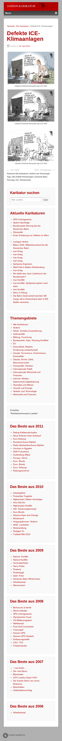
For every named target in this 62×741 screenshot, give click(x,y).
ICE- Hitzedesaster (23, 180)
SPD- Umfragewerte (43, 170)
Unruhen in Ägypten (22, 448)
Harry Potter (19, 566)
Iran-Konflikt (19, 280)
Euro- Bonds (19, 461)
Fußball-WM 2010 (21, 534)
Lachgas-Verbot (20, 241)
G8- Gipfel (14, 170)
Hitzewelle (18, 232)
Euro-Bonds (18, 512)
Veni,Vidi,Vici (19, 502)
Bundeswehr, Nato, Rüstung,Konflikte (30, 340)
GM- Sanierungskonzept (24, 509)
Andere (16, 327)
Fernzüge (11, 180)
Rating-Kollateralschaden (25, 432)
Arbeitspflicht (19, 493)
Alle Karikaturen (22, 26)
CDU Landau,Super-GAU (25, 677)
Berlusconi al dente (22, 607)
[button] (5, 735)
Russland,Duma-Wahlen (24, 442)
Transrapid (18, 630)
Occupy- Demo (20, 458)
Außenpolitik (19, 334)
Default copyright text (17, 735)
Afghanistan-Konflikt (22, 505)
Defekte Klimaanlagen (24, 177)
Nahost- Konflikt (20, 556)
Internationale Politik (22, 369)
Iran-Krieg (18, 251)
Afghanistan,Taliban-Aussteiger (28, 499)
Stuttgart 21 (18, 531)
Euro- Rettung (19, 467)
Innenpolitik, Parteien (23, 366)
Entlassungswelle (21, 639)
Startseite (11, 26)
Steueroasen (19, 585)
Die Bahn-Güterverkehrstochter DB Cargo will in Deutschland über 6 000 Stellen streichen (30, 299)
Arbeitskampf (19, 582)
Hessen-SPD (19, 633)
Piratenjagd (18, 572)
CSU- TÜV (18, 642)
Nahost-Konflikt (20, 560)
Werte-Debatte (20, 610)
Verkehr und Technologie (39, 174)
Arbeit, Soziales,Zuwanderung (27, 331)
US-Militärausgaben (22, 620)
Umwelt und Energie (22, 388)
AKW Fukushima (21, 451)
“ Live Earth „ (19, 668)
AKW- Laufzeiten (21, 525)
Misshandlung (19, 528)
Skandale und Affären (23, 385)
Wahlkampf (18, 623)
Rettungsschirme (21, 470)
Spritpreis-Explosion (22, 264)
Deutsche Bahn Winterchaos (26, 579)
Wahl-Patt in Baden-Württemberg (29, 267)
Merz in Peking (20, 292)
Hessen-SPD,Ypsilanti (23, 636)
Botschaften (18, 687)
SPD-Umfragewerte (22, 219)
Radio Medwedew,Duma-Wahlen (28, 445)
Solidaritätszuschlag (22, 690)
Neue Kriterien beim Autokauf (27, 435)
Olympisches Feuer (22, 617)
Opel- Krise (18, 575)
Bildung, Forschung (22, 337)
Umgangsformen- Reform (25, 521)
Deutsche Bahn (41, 177)
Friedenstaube (20, 645)
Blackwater (18, 674)
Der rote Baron (20, 671)
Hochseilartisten (20, 563)
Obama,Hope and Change (25, 515)
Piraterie (17, 569)
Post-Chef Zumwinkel (23, 626)
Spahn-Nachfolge (21, 222)
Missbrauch (18, 518)
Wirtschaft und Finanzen (24, 394)
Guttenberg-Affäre (21, 455)
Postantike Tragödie (22, 496)
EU (14, 343)
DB (13, 177)
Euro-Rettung (19, 439)
